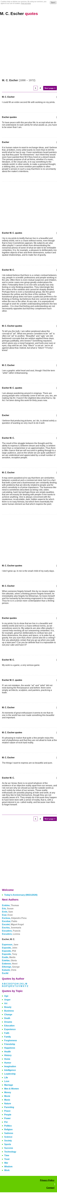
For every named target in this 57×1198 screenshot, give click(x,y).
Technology (10, 1152)
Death (7, 1018)
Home (7, 1059)
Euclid (5, 973)
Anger (7, 1000)
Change (8, 1014)
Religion (8, 1129)
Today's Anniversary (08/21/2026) (20, 895)
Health (7, 1051)
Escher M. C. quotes (12, 233)
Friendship (9, 1044)
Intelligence (10, 1070)
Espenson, (10, 944)
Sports (7, 1144)
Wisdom (8, 1166)
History (8, 1055)
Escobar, (9, 921)
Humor (7, 1063)
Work (7, 1170)
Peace (7, 1111)
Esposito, (9, 948)
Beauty (7, 1007)
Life (6, 1077)
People (7, 1114)
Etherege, (11, 967)
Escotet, (13, 924)
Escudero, (11, 931)
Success (8, 1148)
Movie (7, 1096)
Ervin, (7, 912)
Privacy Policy (47, 1180)
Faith (6, 1033)
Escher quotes (9, 117)
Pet (6, 1122)
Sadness (8, 1133)
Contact (50, 1188)
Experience (10, 1029)
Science (8, 1137)
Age (6, 996)
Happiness (9, 1048)
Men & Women (11, 1089)
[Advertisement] (28, 49)
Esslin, (9, 957)
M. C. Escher (19, 13)
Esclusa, (14, 918)
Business (9, 1011)
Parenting (9, 1107)
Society (8, 1140)
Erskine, (10, 905)
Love (6, 1081)
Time (6, 1155)
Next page (50, 88)
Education (9, 1025)
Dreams (8, 1022)
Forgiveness (10, 1040)
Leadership (10, 1074)
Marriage (8, 1085)
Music (7, 1100)
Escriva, (11, 927)
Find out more (26, 3)
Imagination (10, 1066)
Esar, (7, 915)
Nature (7, 1103)
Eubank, (9, 970)
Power (7, 1118)
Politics (8, 1126)
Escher (5, 142)
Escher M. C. (8, 270)
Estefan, (9, 960)
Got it (53, 3)
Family (7, 1037)
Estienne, (9, 964)
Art (5, 1003)
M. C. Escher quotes (12, 326)
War (6, 1163)
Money (7, 1092)
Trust (6, 1159)
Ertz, (8, 908)
